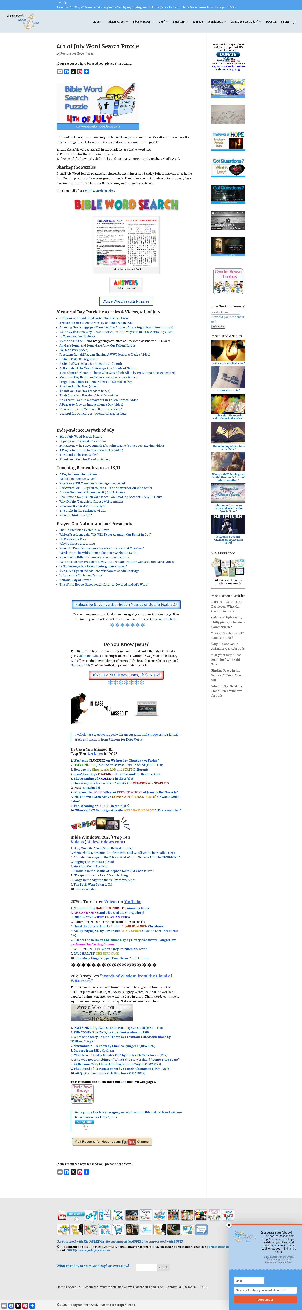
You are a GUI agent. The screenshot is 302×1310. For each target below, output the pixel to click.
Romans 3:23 (88, 656)
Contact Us (173, 1287)
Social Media (215, 22)
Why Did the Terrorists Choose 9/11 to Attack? (91, 501)
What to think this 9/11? (75, 515)
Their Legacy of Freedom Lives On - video (88, 395)
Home (61, 1287)
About (96, 22)
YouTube (198, 22)
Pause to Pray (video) (73, 350)
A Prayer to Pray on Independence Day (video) (91, 404)
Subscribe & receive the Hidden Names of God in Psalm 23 (126, 604)
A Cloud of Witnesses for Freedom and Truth (90, 363)
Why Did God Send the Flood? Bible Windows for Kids (226, 690)
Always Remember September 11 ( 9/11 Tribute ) (92, 492)
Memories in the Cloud (75, 341)
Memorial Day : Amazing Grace (112, 908)
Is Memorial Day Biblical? (77, 336)
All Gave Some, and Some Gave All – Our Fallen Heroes (97, 345)
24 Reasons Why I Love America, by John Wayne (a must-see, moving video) (111, 445)
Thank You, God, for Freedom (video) (84, 391)
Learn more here (164, 619)
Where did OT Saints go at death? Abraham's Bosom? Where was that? (228, 477)
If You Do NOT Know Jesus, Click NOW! (126, 675)
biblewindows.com (104, 841)
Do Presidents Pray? (73, 539)
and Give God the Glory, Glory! (109, 912)
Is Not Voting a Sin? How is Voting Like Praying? (93, 566)
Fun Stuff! (179, 22)
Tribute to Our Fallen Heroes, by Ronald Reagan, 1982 (96, 322)
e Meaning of (88, 778)
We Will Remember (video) (77, 479)
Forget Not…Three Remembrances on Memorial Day (95, 382)
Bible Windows (141, 22)
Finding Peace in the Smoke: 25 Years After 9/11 (226, 675)
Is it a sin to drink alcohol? (228, 363)
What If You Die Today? (244, 22)
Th (76, 778)
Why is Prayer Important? (77, 543)
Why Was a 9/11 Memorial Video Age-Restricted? (92, 483)
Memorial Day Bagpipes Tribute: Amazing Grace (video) (98, 377)
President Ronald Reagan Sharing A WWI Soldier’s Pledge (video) (104, 354)
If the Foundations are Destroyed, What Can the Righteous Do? (226, 606)
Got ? (162, 22)
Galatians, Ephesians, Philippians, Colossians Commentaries (228, 622)
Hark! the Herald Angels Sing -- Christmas (118, 926)
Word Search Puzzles (99, 190)
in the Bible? (116, 778)
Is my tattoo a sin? (228, 390)
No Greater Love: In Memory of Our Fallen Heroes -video (98, 400)
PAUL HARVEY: (96, 953)
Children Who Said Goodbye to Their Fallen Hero (93, 318)
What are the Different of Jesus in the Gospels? (126, 792)
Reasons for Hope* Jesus (76, 53)
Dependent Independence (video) (82, 441)
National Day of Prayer (75, 580)
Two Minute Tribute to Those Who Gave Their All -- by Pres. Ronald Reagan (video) (117, 372)
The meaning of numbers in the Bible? (229, 448)
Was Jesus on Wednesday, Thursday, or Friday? (116, 760)
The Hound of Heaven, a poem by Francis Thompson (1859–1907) (121, 1068)
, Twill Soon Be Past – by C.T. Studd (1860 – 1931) (118, 1028)
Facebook (141, 1287)
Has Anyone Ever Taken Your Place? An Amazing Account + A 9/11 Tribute (111, 497)
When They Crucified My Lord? (110, 949)
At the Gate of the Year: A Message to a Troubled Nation (97, 368)
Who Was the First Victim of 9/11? (82, 506)
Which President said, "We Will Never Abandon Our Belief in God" (106, 534)
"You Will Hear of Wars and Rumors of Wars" (90, 409)
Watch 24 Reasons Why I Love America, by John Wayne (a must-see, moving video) (116, 332)
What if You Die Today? (116, 1287)
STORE (285, 22)
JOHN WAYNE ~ (102, 917)
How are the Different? (111, 769)
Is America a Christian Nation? (80, 575)
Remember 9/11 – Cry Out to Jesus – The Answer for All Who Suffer (105, 488)
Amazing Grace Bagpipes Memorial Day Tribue (116, 327)
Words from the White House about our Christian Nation (98, 552)
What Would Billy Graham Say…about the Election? (94, 557)
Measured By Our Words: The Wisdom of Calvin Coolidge (99, 571)
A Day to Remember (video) (78, 474)
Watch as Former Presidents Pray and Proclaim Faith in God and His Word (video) (116, 562)
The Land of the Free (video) (78, 386)
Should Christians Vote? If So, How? (84, 530)
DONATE (271, 22)
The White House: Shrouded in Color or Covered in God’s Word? (104, 584)
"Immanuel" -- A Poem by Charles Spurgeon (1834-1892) (114, 1046)
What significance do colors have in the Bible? (228, 417)
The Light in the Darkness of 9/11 (82, 510)
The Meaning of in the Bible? (102, 806)
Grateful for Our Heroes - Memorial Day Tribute (93, 413)
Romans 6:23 (80, 665)
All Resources (117, 22)
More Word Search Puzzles (126, 301)
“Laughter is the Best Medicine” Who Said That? (226, 659)
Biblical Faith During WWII (78, 359)
